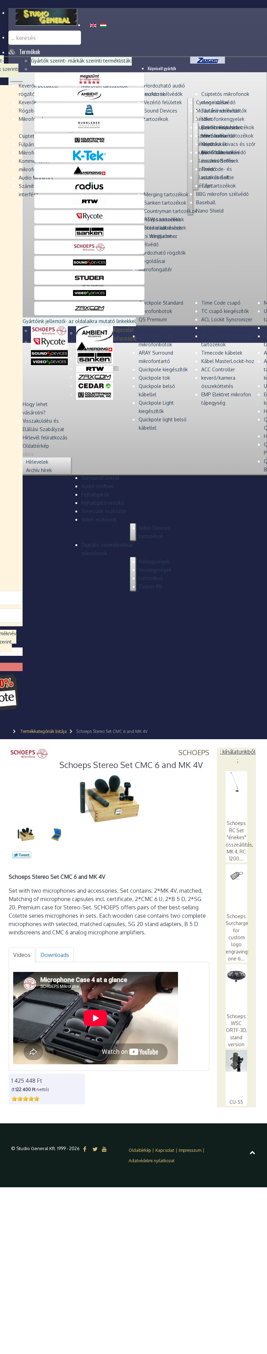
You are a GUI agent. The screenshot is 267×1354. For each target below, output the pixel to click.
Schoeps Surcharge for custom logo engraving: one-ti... (237, 937)
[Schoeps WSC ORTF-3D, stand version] (236, 974)
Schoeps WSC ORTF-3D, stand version (236, 1030)
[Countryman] (89, 140)
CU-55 (236, 1102)
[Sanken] (89, 231)
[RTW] (89, 201)
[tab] (22, 955)
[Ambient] (89, 94)
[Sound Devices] (89, 262)
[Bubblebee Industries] (89, 124)
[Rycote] (89, 216)
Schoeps (193, 752)
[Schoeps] (89, 246)
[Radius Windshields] (89, 185)
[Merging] (89, 170)
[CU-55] (236, 1060)
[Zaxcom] (89, 308)
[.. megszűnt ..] (89, 78)
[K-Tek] (89, 155)
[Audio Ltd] (89, 109)
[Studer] (89, 277)
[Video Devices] (89, 292)
